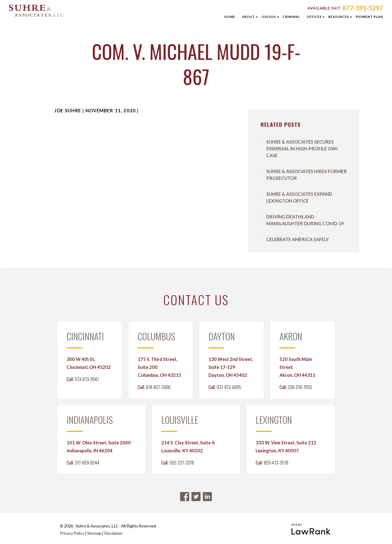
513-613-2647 (87, 379)
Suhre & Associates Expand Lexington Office (299, 197)
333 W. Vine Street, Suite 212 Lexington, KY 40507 (286, 446)
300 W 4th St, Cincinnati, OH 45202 (89, 363)
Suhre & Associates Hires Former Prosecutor (306, 175)
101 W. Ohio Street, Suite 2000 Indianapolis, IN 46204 (99, 446)
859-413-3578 (276, 462)
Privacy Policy (72, 533)
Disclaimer (113, 533)
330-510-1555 (300, 387)
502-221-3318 (181, 462)
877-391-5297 (363, 8)
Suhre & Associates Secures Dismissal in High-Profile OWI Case (302, 148)
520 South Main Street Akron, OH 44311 (297, 367)
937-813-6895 (229, 387)
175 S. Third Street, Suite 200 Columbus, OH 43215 (159, 367)
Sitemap (94, 533)
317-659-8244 (87, 462)
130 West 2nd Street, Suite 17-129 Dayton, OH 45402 (230, 367)
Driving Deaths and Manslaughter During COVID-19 (305, 220)
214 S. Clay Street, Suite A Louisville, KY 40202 (188, 446)
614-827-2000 (158, 387)
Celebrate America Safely (297, 239)
